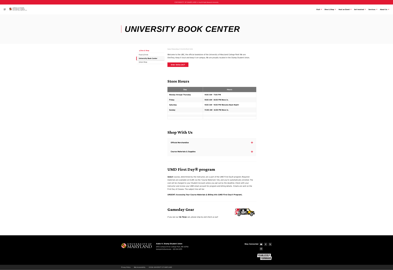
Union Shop (143, 62)
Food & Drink (143, 55)
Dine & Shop (144, 50)
